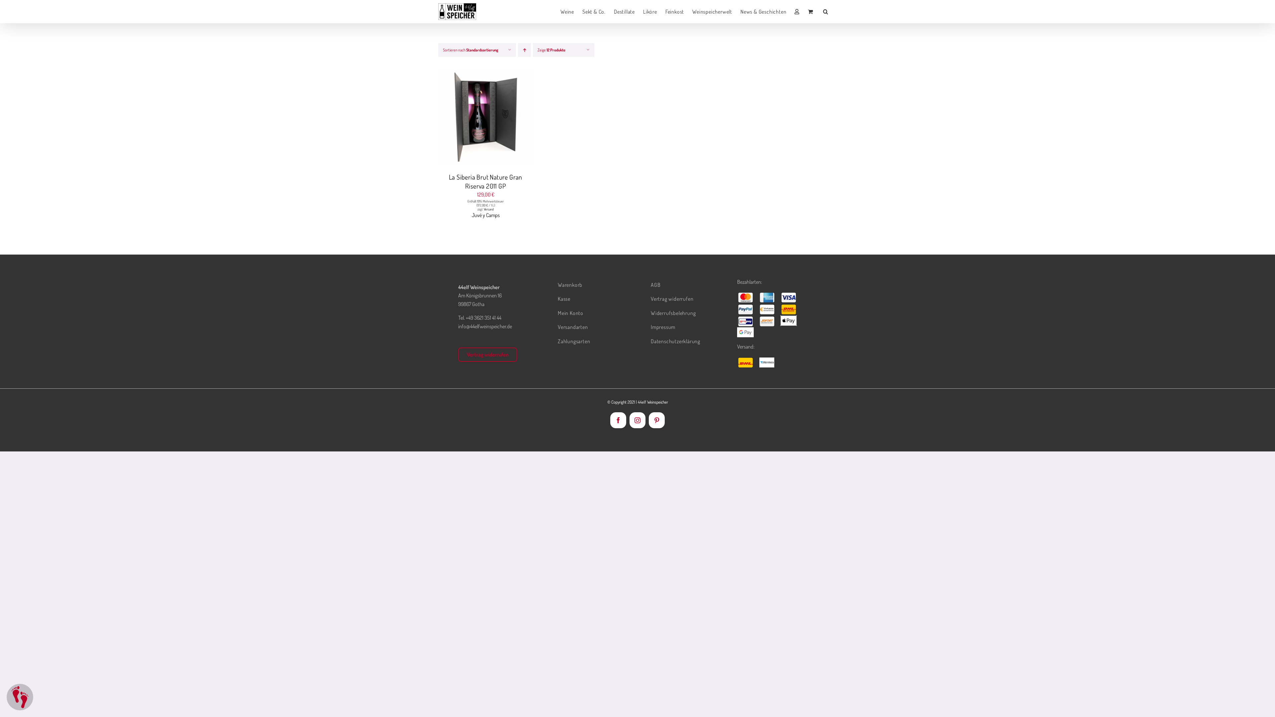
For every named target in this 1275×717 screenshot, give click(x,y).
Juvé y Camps (486, 215)
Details (511, 118)
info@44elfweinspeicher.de (485, 326)
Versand (489, 209)
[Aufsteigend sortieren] (524, 50)
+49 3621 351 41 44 (483, 317)
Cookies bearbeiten (20, 697)
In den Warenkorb (472, 118)
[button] (825, 11)
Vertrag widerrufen (487, 354)
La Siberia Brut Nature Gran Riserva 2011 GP (485, 181)
